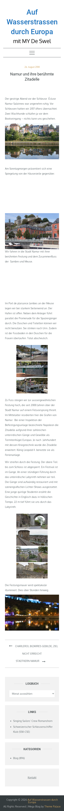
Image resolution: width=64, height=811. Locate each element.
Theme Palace (52, 806)
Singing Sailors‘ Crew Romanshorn (32, 720)
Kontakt (32, 777)
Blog (15, 758)
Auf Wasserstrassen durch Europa (32, 22)
